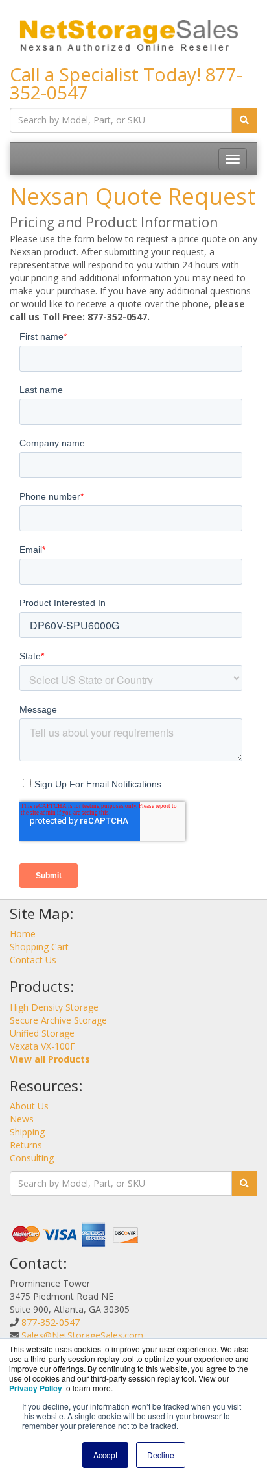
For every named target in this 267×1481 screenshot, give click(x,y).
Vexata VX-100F (42, 1046)
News (22, 1119)
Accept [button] (105, 1454)
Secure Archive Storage (58, 1020)
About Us (29, 1106)
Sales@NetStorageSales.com (82, 1335)
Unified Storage (42, 1033)
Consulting (32, 1158)
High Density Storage (54, 1007)
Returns (26, 1145)
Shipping (27, 1132)
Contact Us (33, 960)
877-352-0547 (50, 1322)
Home (23, 934)
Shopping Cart (39, 947)
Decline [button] (160, 1454)
